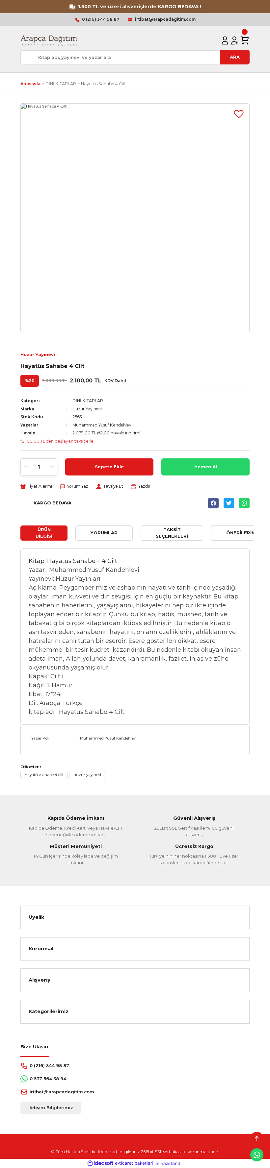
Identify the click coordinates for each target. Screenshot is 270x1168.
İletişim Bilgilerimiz (50, 1107)
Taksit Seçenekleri (172, 533)
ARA (235, 57)
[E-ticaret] (134, 1163)
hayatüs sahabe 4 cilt (44, 774)
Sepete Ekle (109, 466)
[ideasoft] (100, 1163)
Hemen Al (205, 466)
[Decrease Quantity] (26, 467)
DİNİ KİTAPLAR (87, 400)
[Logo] (48, 40)
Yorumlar (104, 532)
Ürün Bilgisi (44, 533)
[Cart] (245, 40)
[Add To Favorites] (239, 114)
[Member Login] (225, 40)
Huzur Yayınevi (37, 354)
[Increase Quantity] (52, 467)
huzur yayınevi (87, 774)
